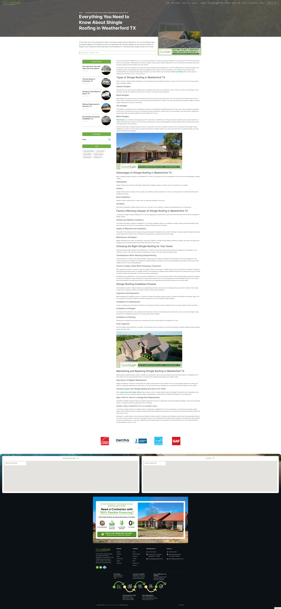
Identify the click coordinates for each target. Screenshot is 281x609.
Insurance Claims (213, 3)
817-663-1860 (272, 3)
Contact (262, 3)
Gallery (244, 3)
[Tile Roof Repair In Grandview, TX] (106, 81)
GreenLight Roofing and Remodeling (111, 604)
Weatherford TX (98, 157)
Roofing (96, 139)
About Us (186, 3)
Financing (203, 3)
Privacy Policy (181, 604)
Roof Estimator (225, 3)
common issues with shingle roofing (130, 392)
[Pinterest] (100, 567)
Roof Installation (87, 154)
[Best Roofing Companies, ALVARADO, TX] (106, 119)
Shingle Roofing (87, 157)
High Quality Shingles (88, 151)
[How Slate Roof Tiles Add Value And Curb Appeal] (106, 68)
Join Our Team (253, 3)
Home (168, 3)
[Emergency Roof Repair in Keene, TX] (106, 94)
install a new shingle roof (178, 71)
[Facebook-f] (97, 567)
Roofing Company (98, 154)
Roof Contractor (100, 151)
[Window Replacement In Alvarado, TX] (106, 106)
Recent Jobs (236, 3)
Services (194, 3)
